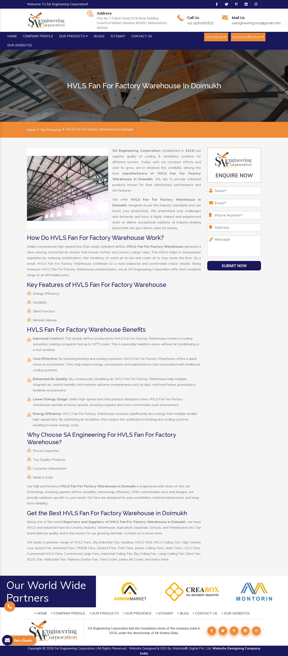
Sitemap (165, 613)
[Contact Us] (9, 607)
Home (31, 130)
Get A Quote (215, 37)
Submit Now (234, 265)
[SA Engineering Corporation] (47, 20)
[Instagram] (254, 4)
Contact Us (205, 613)
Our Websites (236, 613)
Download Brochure (247, 37)
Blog (184, 613)
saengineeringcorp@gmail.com (256, 23)
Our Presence (51, 130)
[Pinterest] (235, 4)
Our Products (105, 613)
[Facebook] (215, 4)
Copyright (35, 648)
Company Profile (69, 613)
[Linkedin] (244, 4)
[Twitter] (224, 4)
